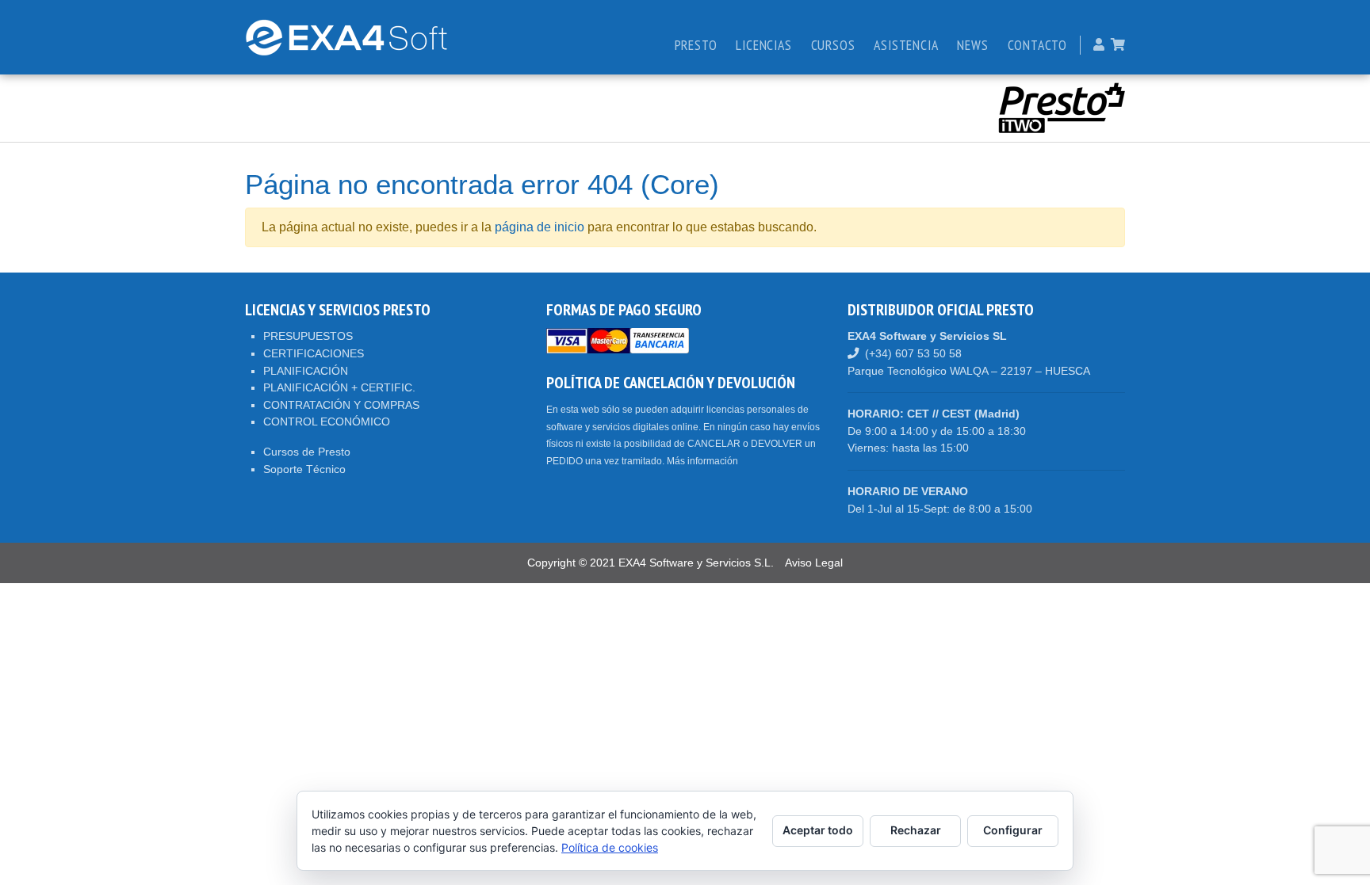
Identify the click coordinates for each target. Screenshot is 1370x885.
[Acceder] (1098, 44)
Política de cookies (609, 847)
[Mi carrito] (1118, 44)
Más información (702, 461)
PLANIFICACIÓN (305, 370)
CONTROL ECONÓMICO (326, 421)
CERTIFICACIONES (313, 353)
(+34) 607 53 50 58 (913, 353)
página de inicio (539, 227)
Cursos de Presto (306, 451)
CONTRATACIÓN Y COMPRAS (341, 405)
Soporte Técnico (304, 469)
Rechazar (915, 830)
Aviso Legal (814, 562)
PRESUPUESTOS (308, 336)
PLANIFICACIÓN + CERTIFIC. (339, 387)
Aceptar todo (818, 830)
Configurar (1013, 830)
